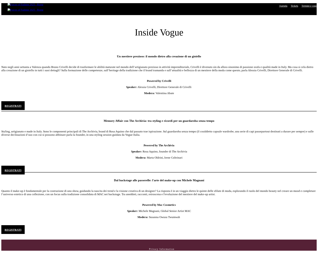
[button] (13, 105)
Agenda (283, 5)
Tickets (294, 5)
